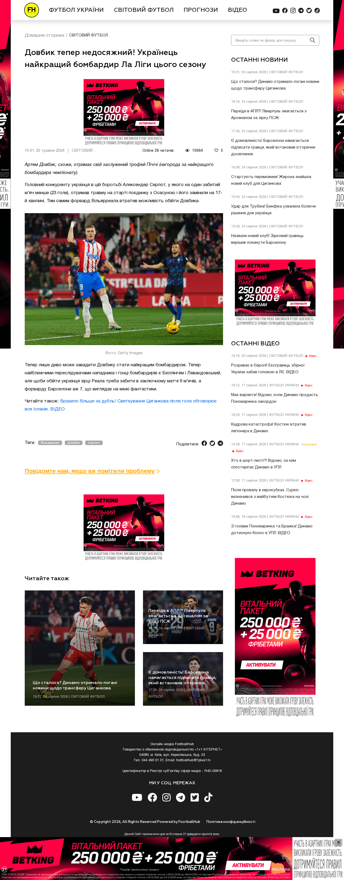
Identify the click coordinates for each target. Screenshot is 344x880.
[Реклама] (172, 858)
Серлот (94, 442)
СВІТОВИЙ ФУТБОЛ (144, 10)
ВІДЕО (237, 10)
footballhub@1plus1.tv (193, 760)
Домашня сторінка (44, 36)
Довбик (73, 442)
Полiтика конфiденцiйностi (230, 822)
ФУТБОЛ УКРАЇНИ (76, 10)
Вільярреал (50, 442)
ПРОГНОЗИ (201, 10)
